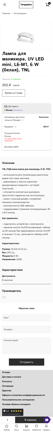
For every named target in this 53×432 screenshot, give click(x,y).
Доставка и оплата (11, 376)
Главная (6, 13)
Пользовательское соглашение (18, 399)
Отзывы (6, 372)
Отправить (26, 362)
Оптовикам (7, 385)
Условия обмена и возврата (16, 404)
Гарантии (6, 390)
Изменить (17, 110)
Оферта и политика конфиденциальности (23, 395)
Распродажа (20, 13)
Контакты (7, 381)
